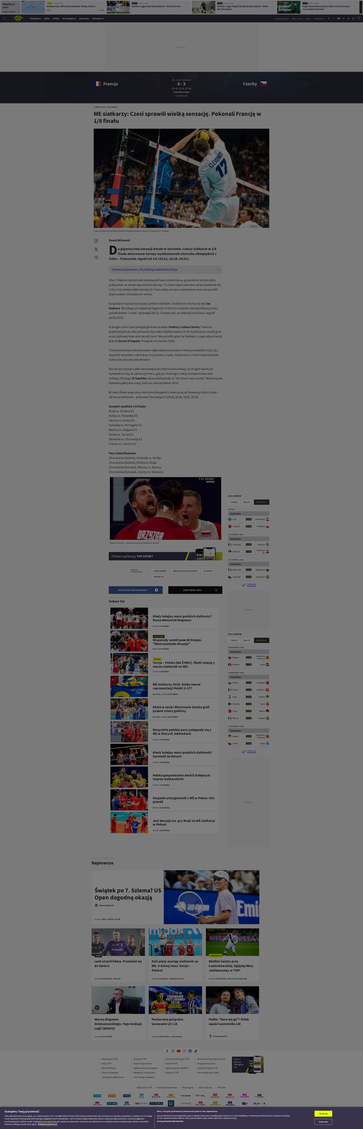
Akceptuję (323, 1113)
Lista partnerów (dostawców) (170, 1121)
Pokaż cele (323, 1121)
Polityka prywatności (47, 1124)
